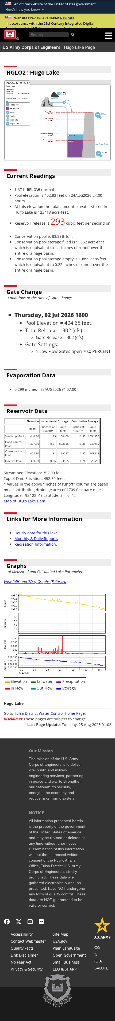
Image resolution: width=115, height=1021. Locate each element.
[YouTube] (30, 921)
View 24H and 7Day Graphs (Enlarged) (35, 581)
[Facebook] (7, 921)
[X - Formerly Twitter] (18, 921)
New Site (67, 18)
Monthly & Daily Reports (36, 538)
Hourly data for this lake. (36, 532)
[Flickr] (41, 921)
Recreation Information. (35, 544)
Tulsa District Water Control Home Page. (50, 713)
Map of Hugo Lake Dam (24, 501)
